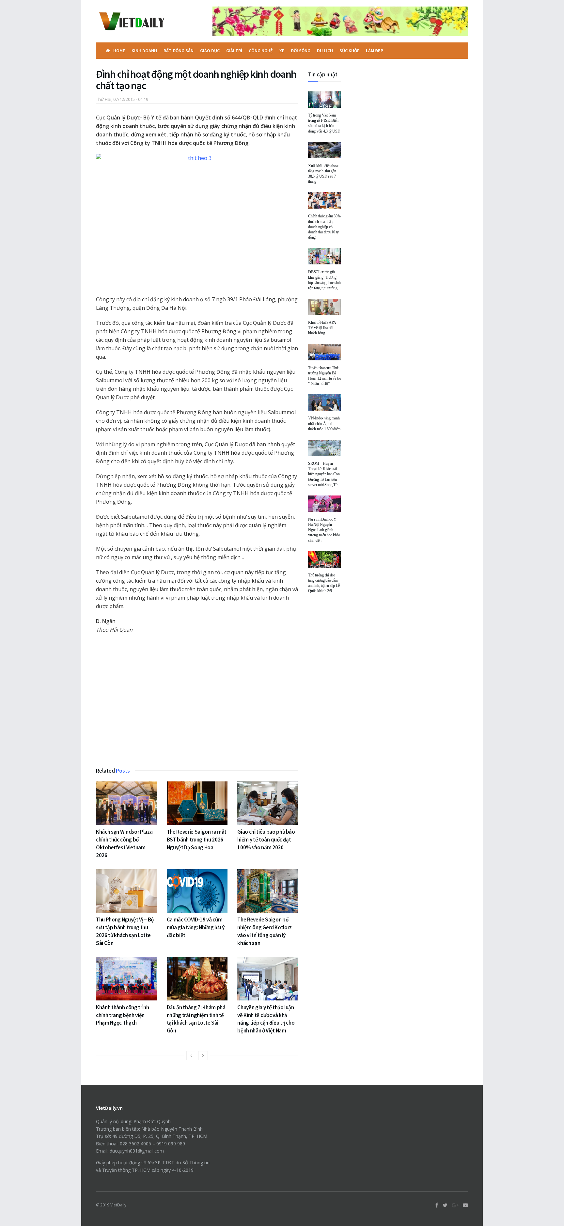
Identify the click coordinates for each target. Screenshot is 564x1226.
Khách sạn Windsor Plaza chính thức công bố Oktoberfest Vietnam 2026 (124, 843)
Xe (281, 51)
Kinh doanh (144, 51)
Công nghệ (261, 51)
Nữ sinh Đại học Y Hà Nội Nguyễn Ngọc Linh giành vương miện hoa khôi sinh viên (323, 530)
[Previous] (191, 1055)
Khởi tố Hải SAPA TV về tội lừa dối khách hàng (322, 327)
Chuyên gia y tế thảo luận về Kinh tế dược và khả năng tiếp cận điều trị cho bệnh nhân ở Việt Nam (265, 1019)
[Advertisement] (197, 696)
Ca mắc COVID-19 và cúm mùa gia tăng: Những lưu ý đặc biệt (196, 927)
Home (119, 51)
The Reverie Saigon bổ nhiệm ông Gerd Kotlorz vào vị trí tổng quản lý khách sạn (264, 931)
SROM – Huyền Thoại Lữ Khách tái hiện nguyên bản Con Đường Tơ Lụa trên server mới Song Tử (323, 474)
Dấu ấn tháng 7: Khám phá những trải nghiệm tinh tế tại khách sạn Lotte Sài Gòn (196, 1019)
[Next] (203, 1055)
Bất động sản (179, 51)
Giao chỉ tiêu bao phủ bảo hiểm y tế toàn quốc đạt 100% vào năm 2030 (266, 839)
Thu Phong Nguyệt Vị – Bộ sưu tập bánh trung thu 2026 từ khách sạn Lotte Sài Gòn (125, 931)
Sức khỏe (349, 51)
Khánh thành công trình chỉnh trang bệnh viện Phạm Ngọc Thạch (122, 1015)
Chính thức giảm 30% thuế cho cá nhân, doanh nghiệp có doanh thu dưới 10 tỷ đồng (324, 227)
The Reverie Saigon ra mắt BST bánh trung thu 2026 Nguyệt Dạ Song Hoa (197, 839)
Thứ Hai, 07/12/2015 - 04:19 (122, 99)
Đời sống (300, 51)
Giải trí (234, 51)
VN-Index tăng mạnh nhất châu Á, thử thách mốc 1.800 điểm (324, 423)
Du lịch (325, 51)
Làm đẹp (374, 51)
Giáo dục (210, 51)
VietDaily (118, 1205)
